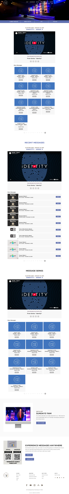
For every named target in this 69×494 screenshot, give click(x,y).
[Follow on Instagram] (59, 478)
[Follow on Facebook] (55, 478)
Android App (30, 459)
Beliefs (17, 476)
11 (43, 132)
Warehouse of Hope (45, 3)
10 (41, 132)
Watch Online (41, 422)
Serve (43, 476)
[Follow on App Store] (62, 478)
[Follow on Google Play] (64, 478)
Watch (21, 95)
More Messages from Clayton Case (34, 56)
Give (52, 3)
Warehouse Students (33, 476)
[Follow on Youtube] (57, 478)
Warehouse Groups (32, 478)
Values (17, 478)
